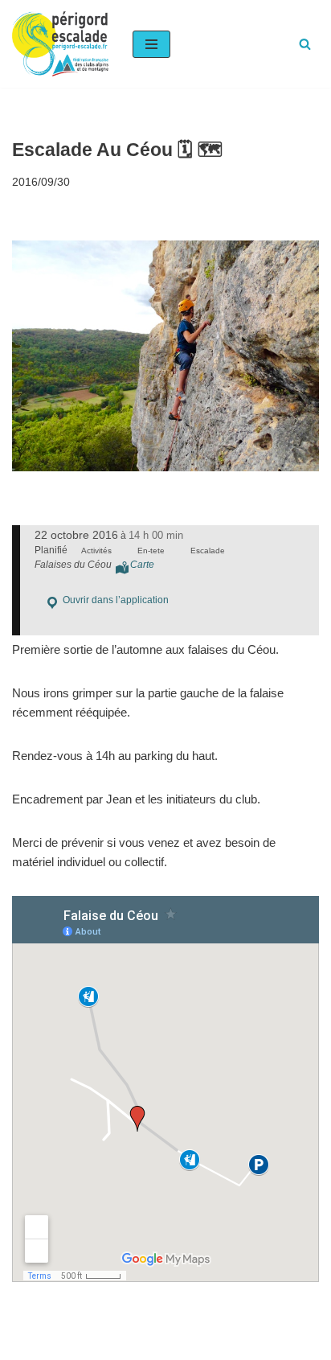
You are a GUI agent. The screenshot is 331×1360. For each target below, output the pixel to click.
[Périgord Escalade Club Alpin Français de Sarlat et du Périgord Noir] (60, 43)
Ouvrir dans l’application (114, 600)
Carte (142, 564)
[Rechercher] (305, 44)
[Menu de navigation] (151, 44)
